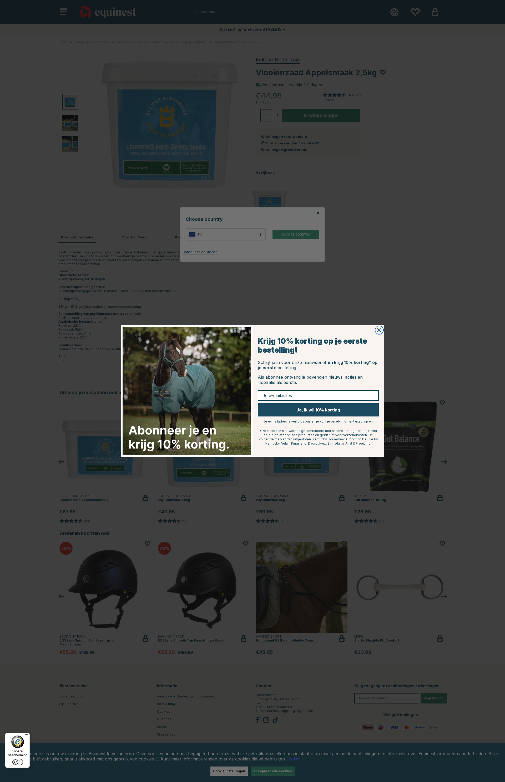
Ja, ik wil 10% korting (318, 410)
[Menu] (26, 736)
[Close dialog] (379, 330)
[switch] (17, 762)
